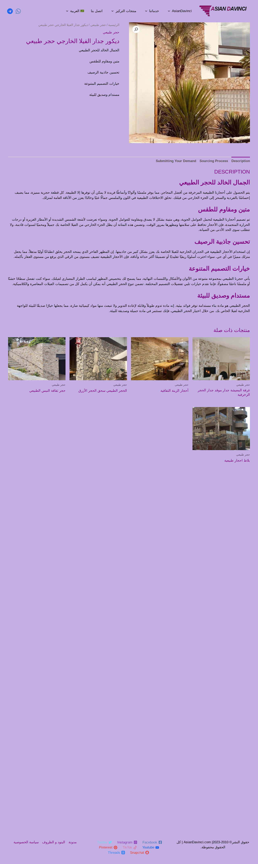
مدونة (73, 842)
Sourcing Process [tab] (214, 161)
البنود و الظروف (53, 842)
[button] (136, 29)
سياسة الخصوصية (26, 842)
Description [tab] (240, 161)
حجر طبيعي (98, 25)
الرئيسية (113, 25)
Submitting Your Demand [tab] (176, 161)
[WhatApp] (18, 11)
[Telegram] (10, 11)
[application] (169, 11)
